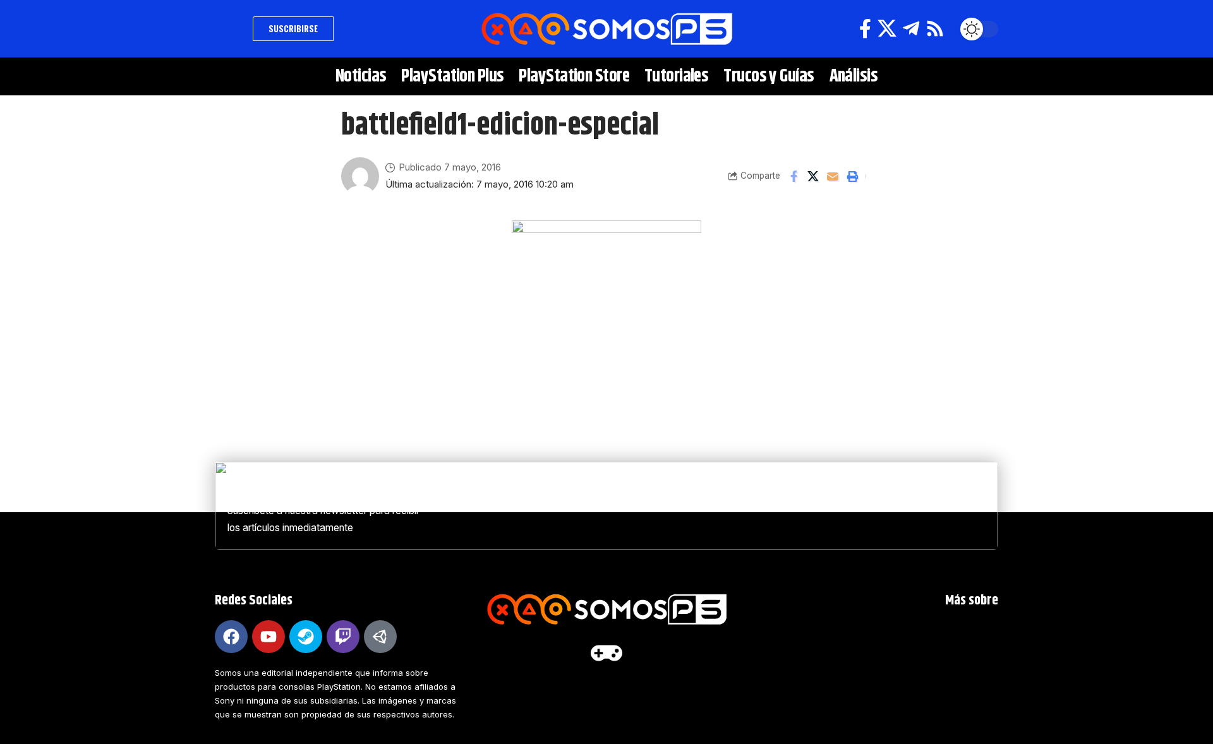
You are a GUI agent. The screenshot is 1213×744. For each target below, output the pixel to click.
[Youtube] (268, 636)
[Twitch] (343, 636)
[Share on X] (813, 176)
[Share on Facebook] (793, 176)
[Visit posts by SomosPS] (360, 176)
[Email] (833, 176)
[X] (887, 29)
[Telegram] (911, 29)
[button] (230, 29)
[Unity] (380, 636)
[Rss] (935, 29)
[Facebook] (865, 29)
